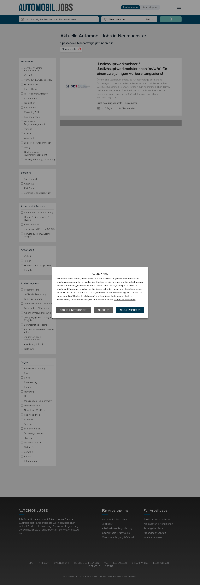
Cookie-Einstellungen (73, 310)
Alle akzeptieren (130, 310)
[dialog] (100, 292)
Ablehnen (104, 310)
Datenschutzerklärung (125, 299)
